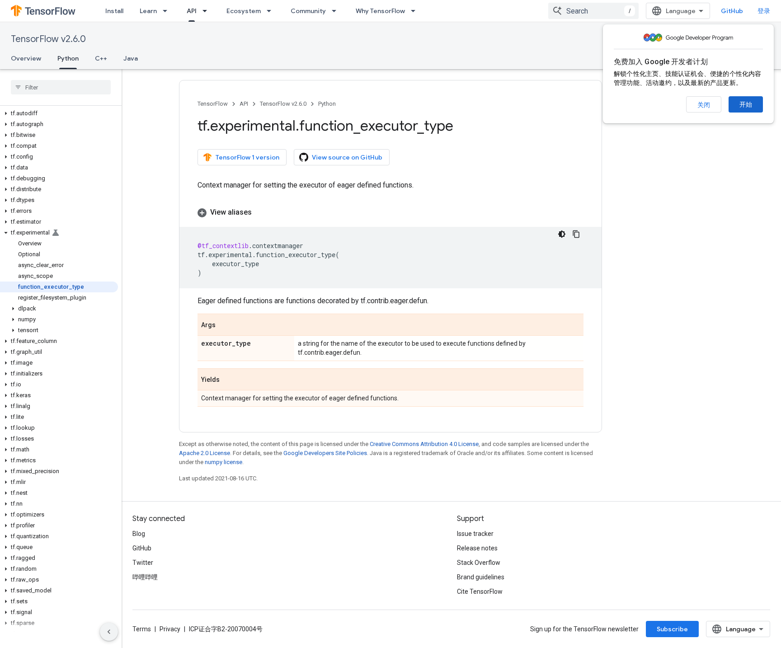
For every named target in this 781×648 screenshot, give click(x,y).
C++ (101, 58)
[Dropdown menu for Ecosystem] (271, 11)
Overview (26, 58)
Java (130, 58)
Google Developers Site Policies (325, 453)
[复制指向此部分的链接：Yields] (229, 380)
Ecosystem (243, 11)
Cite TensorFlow (480, 591)
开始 (745, 104)
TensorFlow (213, 103)
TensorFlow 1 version (247, 157)
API (192, 11)
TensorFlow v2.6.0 (48, 39)
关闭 (703, 105)
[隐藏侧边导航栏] (109, 632)
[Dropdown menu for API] (207, 11)
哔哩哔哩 (145, 577)
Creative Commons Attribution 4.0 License (424, 444)
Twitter (142, 562)
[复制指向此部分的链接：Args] (225, 325)
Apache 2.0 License (204, 453)
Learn (148, 11)
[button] (59, 113)
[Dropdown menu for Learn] (168, 11)
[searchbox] (61, 87)
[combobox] (593, 11)
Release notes (477, 548)
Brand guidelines (480, 577)
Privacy (170, 629)
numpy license (223, 462)
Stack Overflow (478, 562)
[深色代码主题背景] (562, 234)
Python (68, 58)
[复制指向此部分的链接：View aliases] (261, 212)
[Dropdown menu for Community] (337, 11)
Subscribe (672, 629)
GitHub (732, 11)
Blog (138, 533)
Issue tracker (475, 533)
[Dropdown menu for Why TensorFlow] (416, 11)
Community (308, 11)
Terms (141, 629)
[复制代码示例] (576, 234)
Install (114, 11)
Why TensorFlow (380, 11)
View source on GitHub (347, 157)
